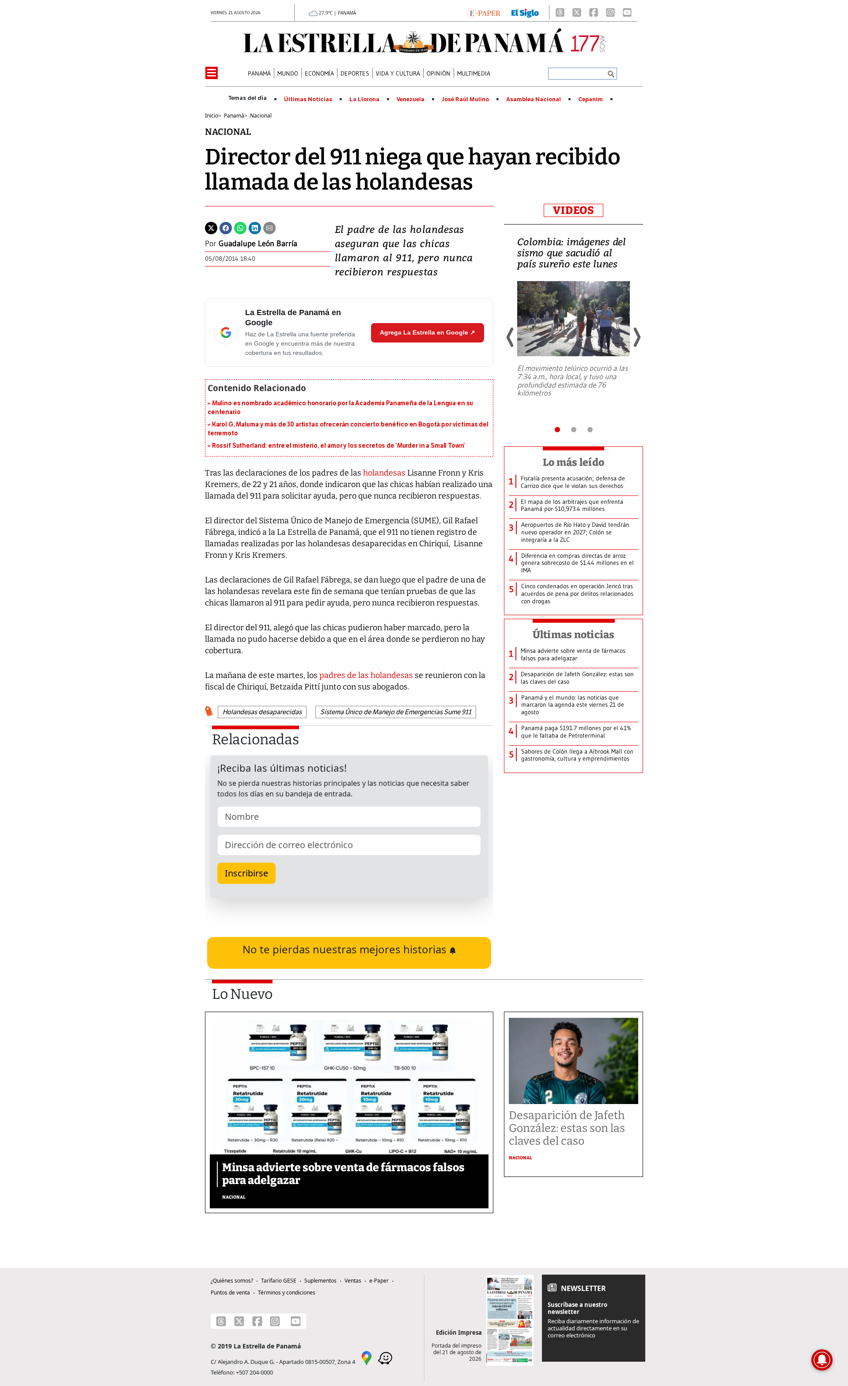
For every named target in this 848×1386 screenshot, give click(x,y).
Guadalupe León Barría (258, 243)
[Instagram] (610, 12)
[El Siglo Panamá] (525, 12)
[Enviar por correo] (269, 227)
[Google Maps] (367, 1358)
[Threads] (560, 12)
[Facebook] (593, 12)
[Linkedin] (255, 227)
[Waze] (385, 1358)
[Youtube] (627, 12)
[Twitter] (211, 227)
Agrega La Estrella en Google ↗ (427, 332)
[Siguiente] (636, 337)
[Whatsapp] (240, 227)
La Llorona (364, 99)
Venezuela (410, 99)
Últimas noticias (574, 634)
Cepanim (590, 99)
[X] (576, 12)
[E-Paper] (483, 12)
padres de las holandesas (366, 675)
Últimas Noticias (308, 99)
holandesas (383, 473)
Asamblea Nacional (533, 99)
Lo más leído (573, 462)
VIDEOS (573, 210)
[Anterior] (511, 337)
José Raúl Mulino (465, 99)
